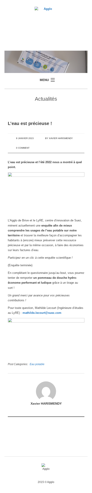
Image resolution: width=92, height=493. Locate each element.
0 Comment (22, 148)
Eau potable (37, 364)
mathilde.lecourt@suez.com (42, 312)
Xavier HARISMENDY (61, 138)
